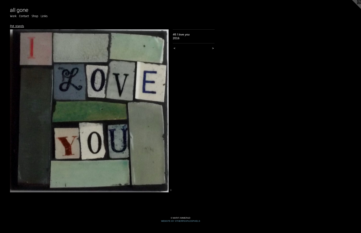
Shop (35, 16)
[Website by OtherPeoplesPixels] (352, 8)
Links (44, 16)
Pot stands (17, 26)
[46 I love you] (89, 111)
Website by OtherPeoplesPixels (180, 221)
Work (13, 16)
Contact (24, 16)
